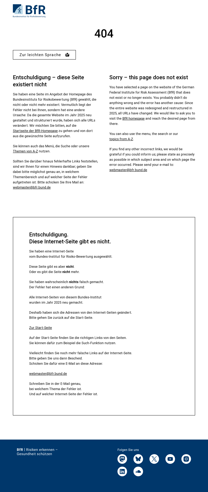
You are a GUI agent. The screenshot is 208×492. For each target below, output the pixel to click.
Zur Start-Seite (40, 328)
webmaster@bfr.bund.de (32, 187)
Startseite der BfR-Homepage (35, 131)
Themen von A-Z (25, 151)
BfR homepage (133, 118)
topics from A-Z (121, 139)
